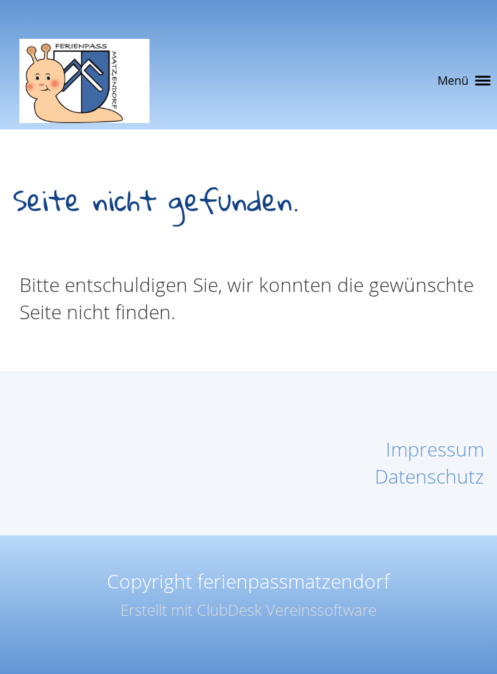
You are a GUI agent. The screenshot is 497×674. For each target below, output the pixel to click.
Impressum (435, 449)
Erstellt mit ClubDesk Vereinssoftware (248, 609)
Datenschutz (429, 476)
